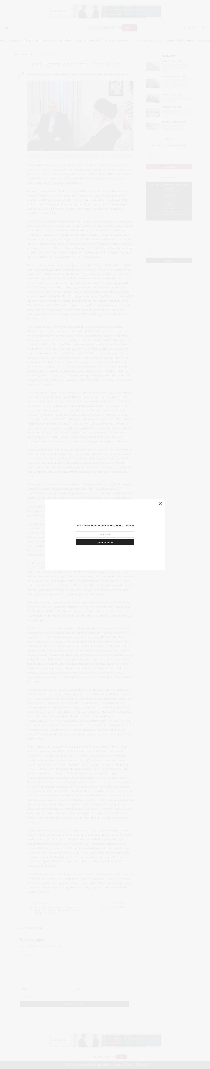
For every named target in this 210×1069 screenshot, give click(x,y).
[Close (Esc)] (160, 504)
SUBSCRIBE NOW (105, 542)
